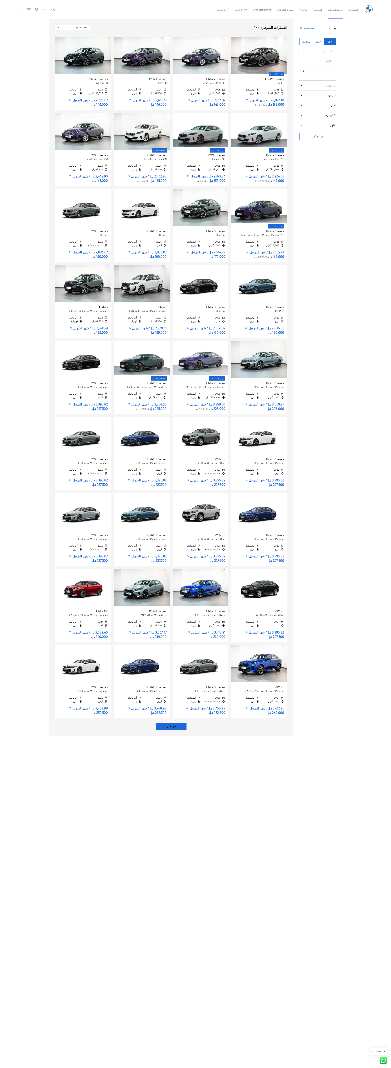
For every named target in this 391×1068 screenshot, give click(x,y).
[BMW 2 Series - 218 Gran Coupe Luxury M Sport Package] (259, 207)
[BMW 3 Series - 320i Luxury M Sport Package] (200, 587)
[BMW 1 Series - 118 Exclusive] (83, 55)
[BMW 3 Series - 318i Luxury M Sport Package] (259, 359)
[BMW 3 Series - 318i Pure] (200, 207)
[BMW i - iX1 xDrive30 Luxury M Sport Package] (142, 283)
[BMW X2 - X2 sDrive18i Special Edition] (200, 435)
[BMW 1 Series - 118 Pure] (259, 55)
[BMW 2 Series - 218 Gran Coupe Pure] (200, 55)
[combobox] (317, 51)
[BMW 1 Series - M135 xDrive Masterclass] (142, 587)
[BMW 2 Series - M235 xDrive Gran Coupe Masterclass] (200, 359)
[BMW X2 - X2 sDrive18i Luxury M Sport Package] (83, 587)
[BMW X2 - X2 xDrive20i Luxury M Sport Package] (259, 663)
